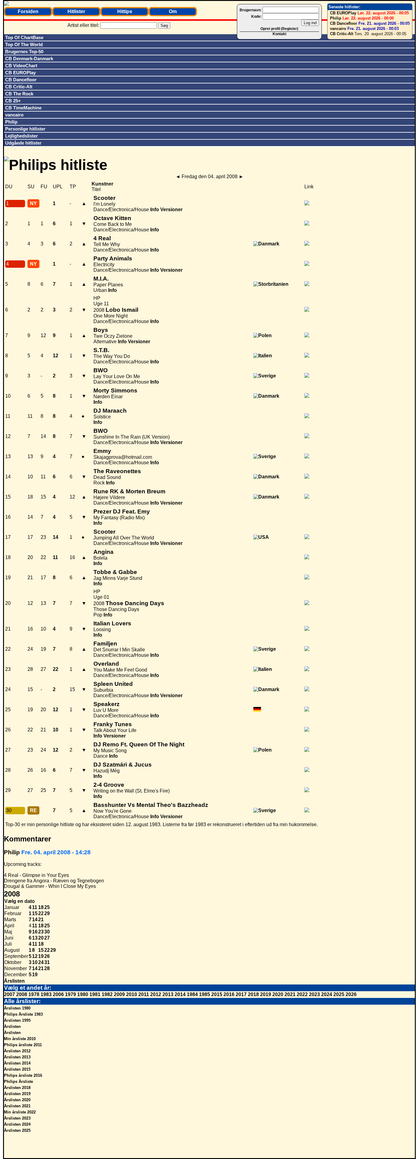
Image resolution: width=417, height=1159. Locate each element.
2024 (326, 994)
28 (47, 968)
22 (41, 913)
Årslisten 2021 (17, 1106)
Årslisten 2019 (17, 1093)
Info (154, 209)
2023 (314, 994)
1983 (46, 994)
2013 (167, 994)
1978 (33, 994)
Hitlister (76, 11)
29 (47, 913)
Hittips (124, 11)
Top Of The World (24, 44)
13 (35, 937)
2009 (119, 994)
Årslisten (14, 981)
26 (47, 956)
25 (47, 907)
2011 (143, 994)
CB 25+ (13, 100)
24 (41, 962)
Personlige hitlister (25, 128)
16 (35, 931)
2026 (351, 994)
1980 (82, 994)
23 (41, 931)
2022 (302, 994)
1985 (204, 994)
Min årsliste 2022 (20, 1112)
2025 (338, 994)
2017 (241, 994)
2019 (265, 994)
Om (173, 11)
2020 (277, 994)
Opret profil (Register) (279, 29)
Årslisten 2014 (17, 1063)
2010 (131, 994)
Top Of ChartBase (24, 37)
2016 (228, 994)
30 (47, 931)
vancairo (338, 28)
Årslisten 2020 (17, 1100)
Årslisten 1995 (17, 1020)
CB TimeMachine (23, 107)
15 (35, 913)
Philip (335, 18)
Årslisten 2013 (17, 1057)
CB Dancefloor (343, 23)
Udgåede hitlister (23, 142)
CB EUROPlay (343, 13)
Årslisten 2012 (17, 1051)
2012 (155, 994)
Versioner (171, 209)
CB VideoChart (21, 65)
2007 (9, 994)
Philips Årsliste (18, 1081)
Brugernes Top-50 (24, 51)
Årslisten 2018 (17, 1087)
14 (35, 919)
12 (35, 956)
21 (41, 919)
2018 (253, 994)
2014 (180, 994)
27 (47, 937)
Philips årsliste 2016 (23, 1075)
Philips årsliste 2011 (23, 1045)
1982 (107, 994)
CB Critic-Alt (341, 33)
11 (34, 907)
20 (41, 937)
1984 (192, 994)
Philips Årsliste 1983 (23, 1014)
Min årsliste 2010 (20, 1038)
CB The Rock (19, 93)
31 (47, 962)
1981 (94, 994)
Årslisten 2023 (17, 1118)
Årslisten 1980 (17, 1008)
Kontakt (279, 34)
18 (41, 907)
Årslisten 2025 (17, 1130)
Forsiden (28, 11)
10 (35, 962)
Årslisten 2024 (17, 1124)
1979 (70, 994)
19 (41, 956)
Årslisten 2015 (17, 1069)
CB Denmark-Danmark (29, 58)
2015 (216, 994)
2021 (290, 994)
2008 (21, 994)
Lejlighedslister (21, 135)
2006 (58, 994)
